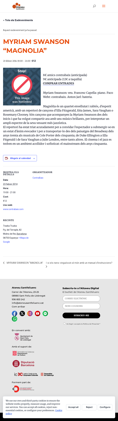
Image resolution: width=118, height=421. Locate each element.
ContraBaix (38, 178)
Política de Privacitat (91, 324)
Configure (105, 407)
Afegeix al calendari (20, 158)
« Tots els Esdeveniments (18, 20)
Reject (89, 407)
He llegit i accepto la (83, 324)
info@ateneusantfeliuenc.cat (28, 303)
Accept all (73, 407)
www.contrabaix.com (13, 209)
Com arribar (18, 306)
